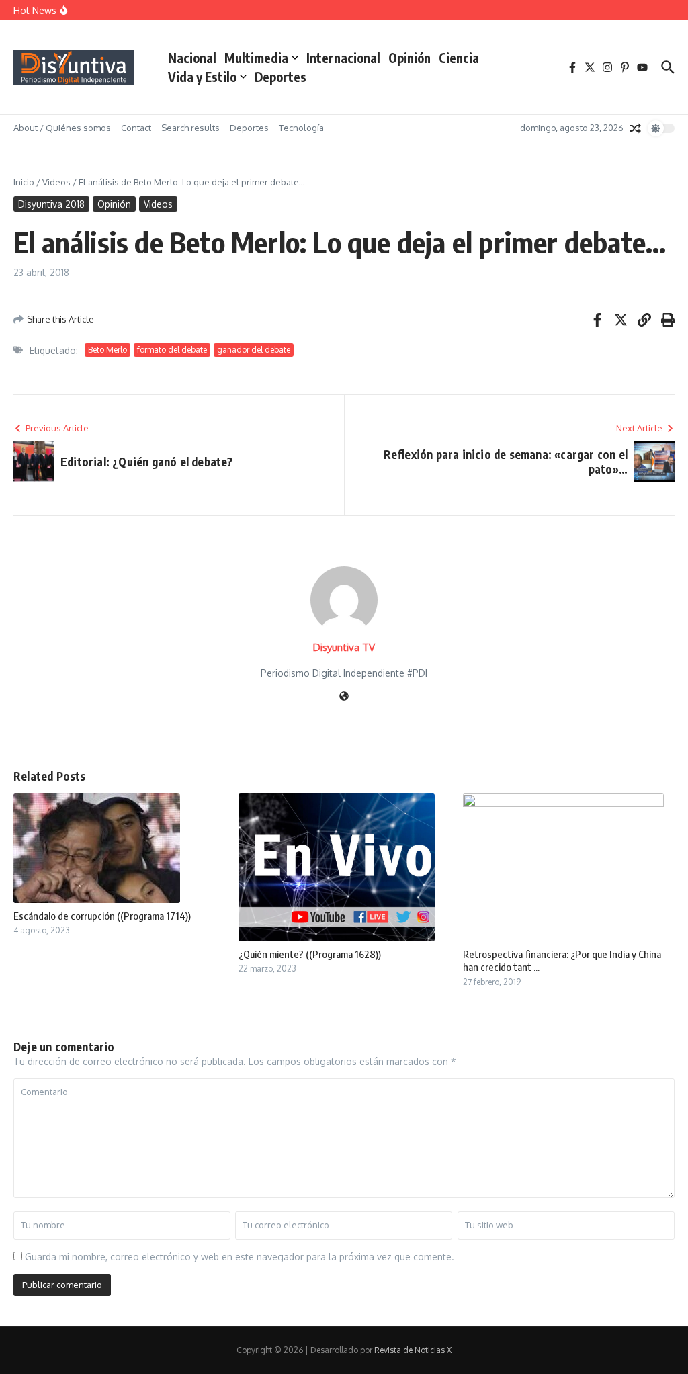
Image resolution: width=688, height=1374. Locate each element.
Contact (136, 127)
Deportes (280, 77)
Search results (190, 127)
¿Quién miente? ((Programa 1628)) (310, 954)
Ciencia (459, 58)
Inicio (23, 182)
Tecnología (301, 127)
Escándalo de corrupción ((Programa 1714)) (102, 916)
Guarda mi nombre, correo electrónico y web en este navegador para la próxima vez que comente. (239, 1256)
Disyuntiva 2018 (51, 204)
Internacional (343, 58)
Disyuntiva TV (344, 647)
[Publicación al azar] (635, 128)
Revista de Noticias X (413, 1350)
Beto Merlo (107, 350)
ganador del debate (253, 350)
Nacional (192, 58)
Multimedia (256, 58)
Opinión (409, 58)
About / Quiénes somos (62, 127)
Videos (56, 182)
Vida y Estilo (202, 77)
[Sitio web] (344, 697)
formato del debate (172, 350)
